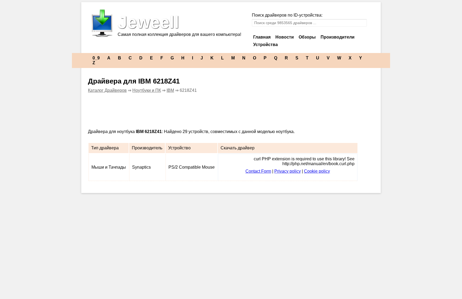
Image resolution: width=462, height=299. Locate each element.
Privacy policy (287, 171)
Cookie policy (317, 171)
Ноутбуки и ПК (146, 90)
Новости (284, 37)
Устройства (265, 44)
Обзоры (307, 37)
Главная (262, 37)
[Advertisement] (185, 110)
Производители (338, 37)
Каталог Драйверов (107, 90)
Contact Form (258, 171)
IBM (170, 90)
